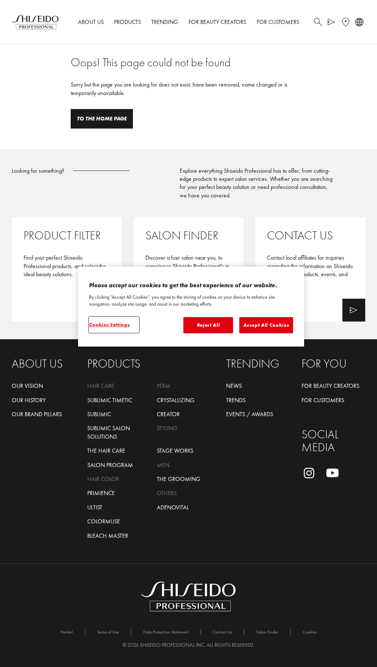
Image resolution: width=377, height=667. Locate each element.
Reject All (208, 325)
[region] (191, 307)
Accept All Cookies (266, 325)
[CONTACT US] (310, 269)
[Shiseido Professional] (35, 22)
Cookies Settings (109, 325)
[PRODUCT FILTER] (67, 269)
